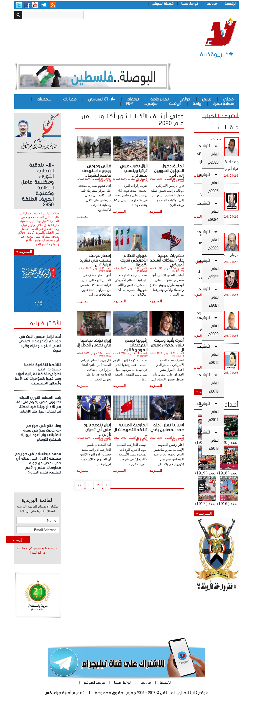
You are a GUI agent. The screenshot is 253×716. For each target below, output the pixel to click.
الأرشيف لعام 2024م (210, 211)
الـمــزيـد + (24, 252)
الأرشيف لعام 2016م (210, 440)
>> (80, 485)
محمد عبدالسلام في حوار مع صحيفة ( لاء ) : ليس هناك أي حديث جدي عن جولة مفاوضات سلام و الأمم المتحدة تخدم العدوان (38, 463)
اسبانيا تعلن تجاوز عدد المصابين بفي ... (167, 429)
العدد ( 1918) (227, 473)
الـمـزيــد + (204, 513)
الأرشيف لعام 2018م (210, 383)
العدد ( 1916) (227, 504)
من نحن (211, 3)
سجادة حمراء (223, 104)
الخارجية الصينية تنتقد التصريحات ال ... (131, 429)
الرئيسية (230, 3)
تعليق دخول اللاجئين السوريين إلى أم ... (169, 170)
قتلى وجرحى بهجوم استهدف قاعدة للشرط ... (96, 170)
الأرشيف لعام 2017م (210, 412)
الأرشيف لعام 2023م (210, 240)
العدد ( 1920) (227, 442)
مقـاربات (70, 99)
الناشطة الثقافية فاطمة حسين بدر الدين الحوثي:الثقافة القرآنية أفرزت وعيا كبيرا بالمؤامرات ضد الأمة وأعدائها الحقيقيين (38, 374)
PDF (129, 104)
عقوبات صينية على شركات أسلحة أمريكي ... (167, 260)
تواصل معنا (189, 3)
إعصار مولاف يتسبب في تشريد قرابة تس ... (95, 260)
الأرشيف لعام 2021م (210, 297)
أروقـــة (175, 104)
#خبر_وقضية (216, 54)
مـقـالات (228, 127)
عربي (206, 99)
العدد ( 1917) (205, 504)
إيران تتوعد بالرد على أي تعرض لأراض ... (97, 429)
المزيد (198, 216)
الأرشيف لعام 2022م (210, 269)
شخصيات (44, 99)
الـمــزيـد (155, 211)
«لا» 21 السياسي (101, 99)
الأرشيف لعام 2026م (210, 154)
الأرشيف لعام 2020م (210, 326)
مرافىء (151, 104)
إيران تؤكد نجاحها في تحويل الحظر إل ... (94, 345)
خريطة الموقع (163, 3)
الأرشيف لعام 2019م (210, 354)
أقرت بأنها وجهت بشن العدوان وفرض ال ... (167, 345)
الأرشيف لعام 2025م (210, 183)
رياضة (197, 104)
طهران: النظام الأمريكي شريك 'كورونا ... (134, 260)
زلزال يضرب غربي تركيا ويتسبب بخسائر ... (134, 170)
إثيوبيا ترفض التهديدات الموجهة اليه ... (134, 345)
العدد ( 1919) (205, 473)
